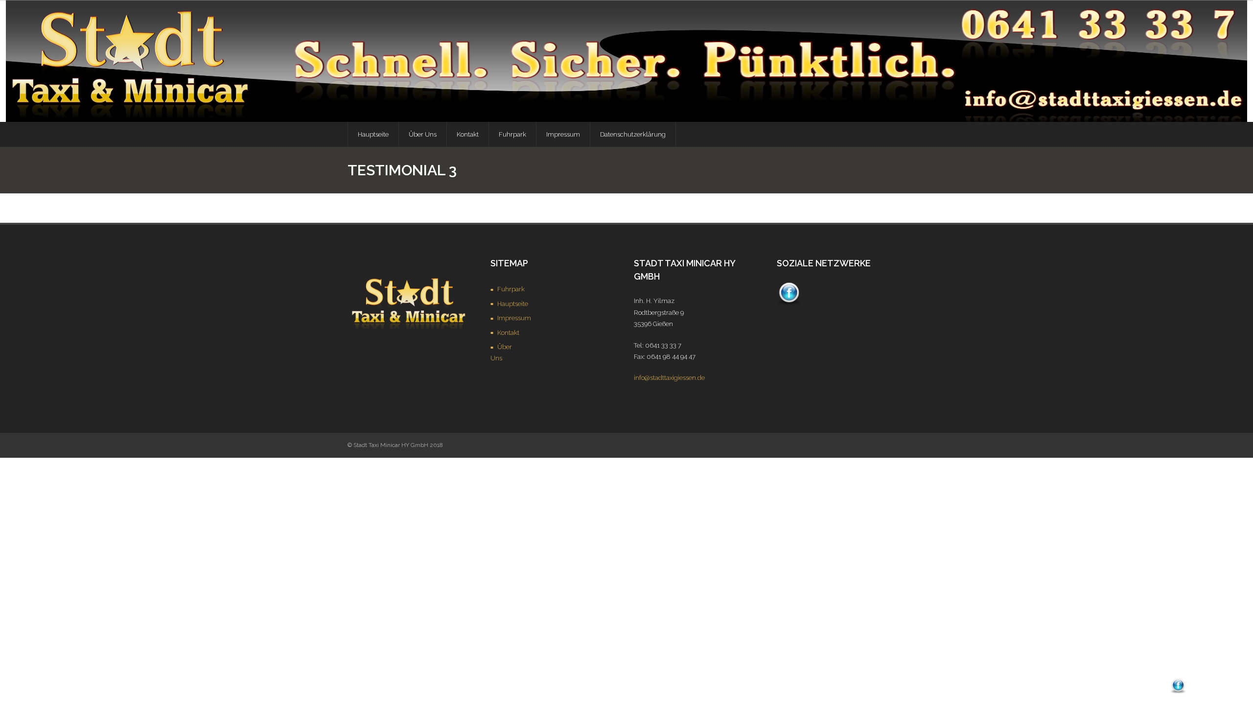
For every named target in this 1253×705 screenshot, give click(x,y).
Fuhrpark (511, 289)
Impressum (514, 318)
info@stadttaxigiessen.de (669, 377)
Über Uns (501, 352)
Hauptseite (512, 303)
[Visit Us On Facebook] (789, 303)
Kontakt (508, 332)
